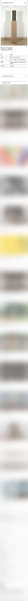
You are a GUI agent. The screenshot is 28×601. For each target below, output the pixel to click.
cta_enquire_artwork (7, 76)
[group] (14, 26)
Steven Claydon (7, 48)
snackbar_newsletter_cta (20, 599)
